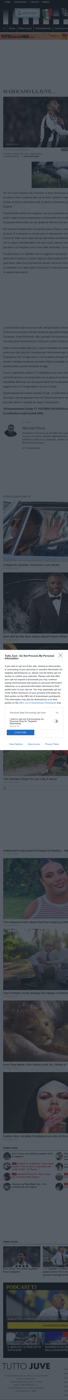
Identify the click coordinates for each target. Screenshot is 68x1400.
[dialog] (34, 700)
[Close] (62, 656)
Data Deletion (16, 744)
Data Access (34, 744)
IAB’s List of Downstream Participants (37, 703)
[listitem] (34, 712)
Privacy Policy (52, 744)
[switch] (55, 721)
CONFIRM (20, 732)
